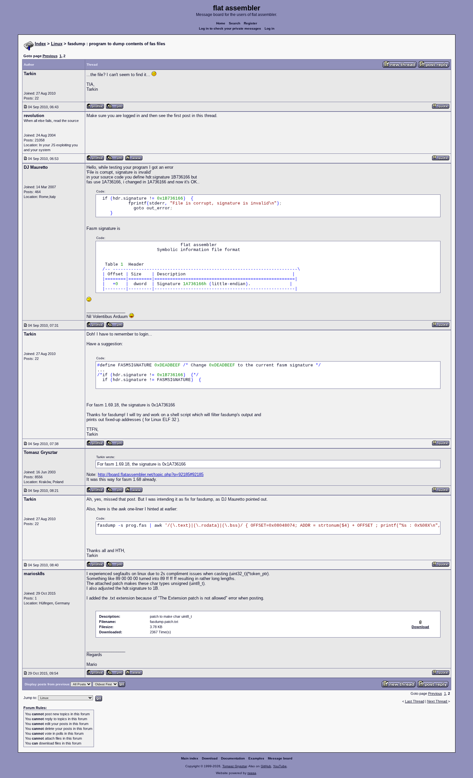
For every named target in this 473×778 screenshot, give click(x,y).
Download (209, 758)
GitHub (266, 766)
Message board (280, 758)
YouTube (280, 766)
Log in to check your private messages (230, 28)
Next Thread (437, 701)
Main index (189, 758)
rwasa (251, 773)
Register (250, 23)
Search (234, 23)
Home (220, 23)
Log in (269, 28)
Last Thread (414, 701)
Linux (56, 43)
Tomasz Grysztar (234, 766)
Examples (256, 758)
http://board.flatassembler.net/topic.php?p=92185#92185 (151, 474)
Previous (50, 56)
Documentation (233, 758)
